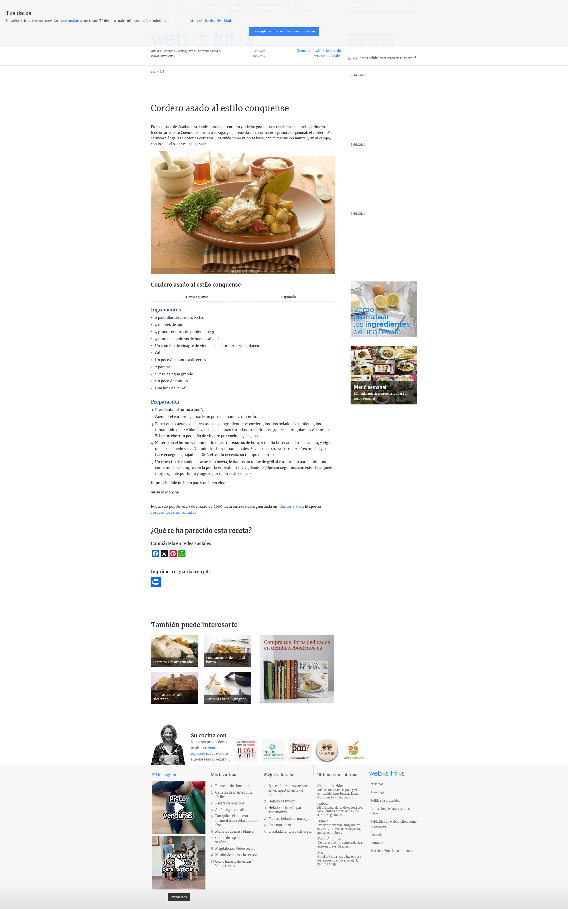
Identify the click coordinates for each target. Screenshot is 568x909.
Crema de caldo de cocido (319, 50)
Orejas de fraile (327, 55)
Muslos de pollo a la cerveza (236, 855)
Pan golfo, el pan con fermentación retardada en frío (236, 820)
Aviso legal (378, 792)
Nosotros (377, 784)
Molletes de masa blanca (234, 832)
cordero (157, 512)
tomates (188, 512)
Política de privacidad (385, 800)
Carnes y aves (185, 51)
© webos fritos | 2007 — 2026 (392, 851)
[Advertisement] (231, 85)
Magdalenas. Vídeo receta (235, 849)
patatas (172, 512)
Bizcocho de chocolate (232, 786)
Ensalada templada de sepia (290, 832)
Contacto (377, 843)
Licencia (376, 834)
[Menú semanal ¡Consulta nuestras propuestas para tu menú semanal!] (384, 403)
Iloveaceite (246, 750)
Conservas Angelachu (327, 750)
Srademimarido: (338, 791)
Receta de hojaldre (229, 803)
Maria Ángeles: (340, 842)
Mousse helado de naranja (288, 819)
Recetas (167, 51)
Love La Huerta (353, 750)
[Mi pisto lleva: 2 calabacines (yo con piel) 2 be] (178, 807)
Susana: (339, 858)
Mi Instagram (164, 774)
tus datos (75, 21)
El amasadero (300, 750)
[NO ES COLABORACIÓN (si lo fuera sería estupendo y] (178, 862)
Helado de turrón (282, 801)
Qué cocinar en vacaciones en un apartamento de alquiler (288, 790)
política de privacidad (214, 21)
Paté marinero (279, 825)
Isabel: (340, 809)
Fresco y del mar (273, 750)
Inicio (155, 51)
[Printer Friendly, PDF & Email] (156, 585)
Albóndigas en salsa (230, 810)
